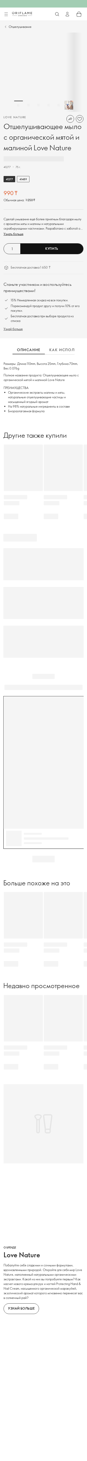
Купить (51, 248)
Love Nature (15, 117)
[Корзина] (79, 14)
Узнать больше (13, 234)
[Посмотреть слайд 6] (68, 105)
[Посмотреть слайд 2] (28, 105)
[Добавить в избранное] (79, 119)
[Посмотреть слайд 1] (18, 105)
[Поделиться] (70, 119)
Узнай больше (13, 329)
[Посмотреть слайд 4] (48, 105)
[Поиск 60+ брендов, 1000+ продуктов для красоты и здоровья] (57, 14)
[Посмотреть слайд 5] (58, 105)
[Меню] (6, 14)
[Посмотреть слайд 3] (38, 105)
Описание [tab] (28, 349)
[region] (43, 72)
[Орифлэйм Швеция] (22, 14)
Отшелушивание (20, 27)
